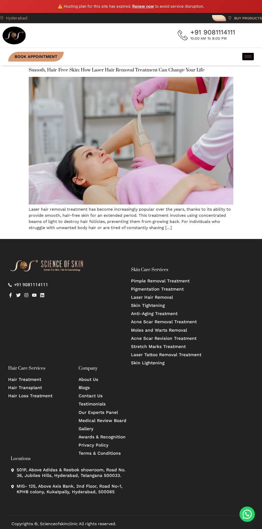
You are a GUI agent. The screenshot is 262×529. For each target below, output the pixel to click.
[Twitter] (18, 295)
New (219, 18)
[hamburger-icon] (248, 56)
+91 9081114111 (212, 32)
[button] (247, 514)
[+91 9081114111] (183, 35)
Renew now (143, 6)
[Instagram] (26, 295)
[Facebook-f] (10, 295)
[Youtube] (34, 295)
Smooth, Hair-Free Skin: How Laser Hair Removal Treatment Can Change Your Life (117, 70)
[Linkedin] (42, 295)
